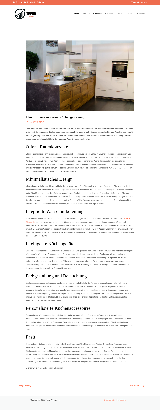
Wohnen (86, 14)
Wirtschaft (141, 14)
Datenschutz (109, 400)
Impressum (121, 400)
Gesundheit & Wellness (103, 14)
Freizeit (130, 14)
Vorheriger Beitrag (22, 386)
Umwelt (120, 14)
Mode (76, 14)
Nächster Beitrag (138, 386)
